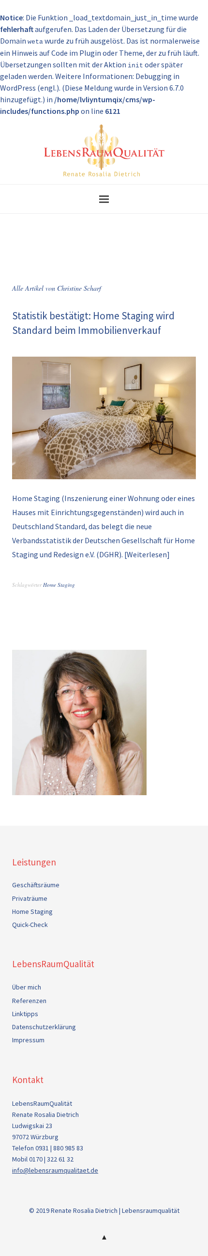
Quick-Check (30, 924)
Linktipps (25, 1013)
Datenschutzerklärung (44, 1026)
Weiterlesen (147, 554)
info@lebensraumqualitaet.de (55, 1170)
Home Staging (59, 584)
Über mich (26, 987)
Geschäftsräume (35, 884)
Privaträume (29, 898)
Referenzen (29, 1000)
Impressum (28, 1040)
